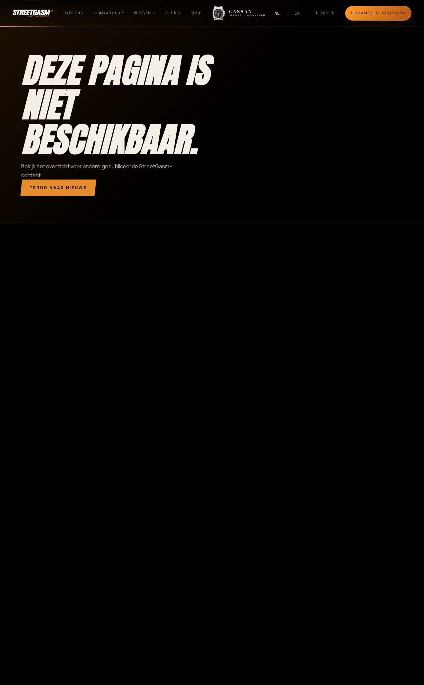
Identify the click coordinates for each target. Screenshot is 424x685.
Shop (196, 13)
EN (297, 13)
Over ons (73, 13)
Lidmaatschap (108, 13)
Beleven (142, 13)
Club (171, 13)
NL (277, 13)
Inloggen (325, 13)
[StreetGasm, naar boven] (33, 13)
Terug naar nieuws (58, 187)
